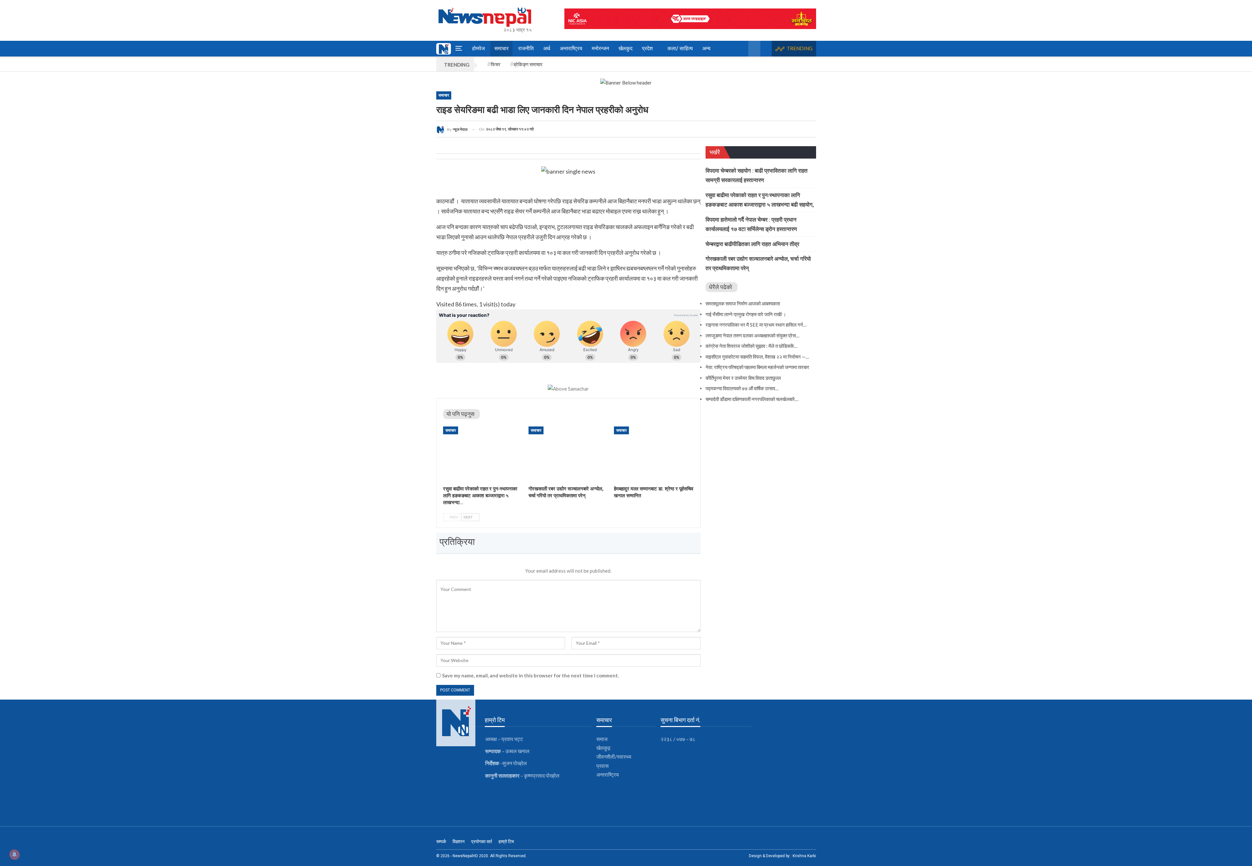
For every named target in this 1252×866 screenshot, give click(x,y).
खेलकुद (626, 48)
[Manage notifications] (14, 854)
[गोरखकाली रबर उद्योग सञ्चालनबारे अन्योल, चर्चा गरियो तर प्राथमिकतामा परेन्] (568, 454)
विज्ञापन (459, 841)
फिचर (495, 64)
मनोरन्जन (600, 48)
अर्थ (546, 48)
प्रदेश (647, 48)
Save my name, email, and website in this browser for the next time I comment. (530, 675)
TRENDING (799, 48)
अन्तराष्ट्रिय (571, 48)
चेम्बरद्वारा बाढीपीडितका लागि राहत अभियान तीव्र (752, 244)
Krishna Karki (804, 856)
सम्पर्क (441, 841)
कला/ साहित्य (680, 48)
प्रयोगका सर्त (481, 841)
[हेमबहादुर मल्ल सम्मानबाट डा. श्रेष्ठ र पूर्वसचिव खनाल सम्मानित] (653, 454)
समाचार (501, 48)
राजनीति (526, 48)
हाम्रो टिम (506, 841)
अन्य (706, 48)
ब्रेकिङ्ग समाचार (528, 64)
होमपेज (478, 48)
